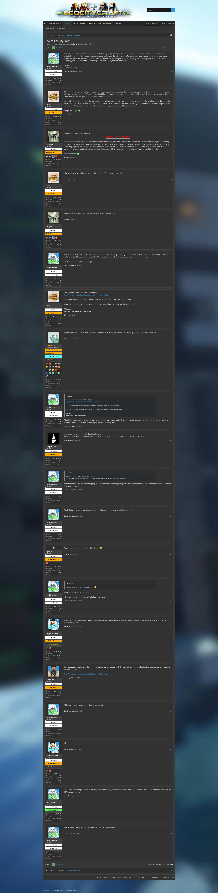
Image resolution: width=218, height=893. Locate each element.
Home (99, 877)
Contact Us (107, 877)
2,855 (59, 381)
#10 (171, 440)
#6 (171, 265)
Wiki (74, 23)
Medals (118, 23)
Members (107, 23)
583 (60, 460)
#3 (171, 157)
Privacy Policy (165, 877)
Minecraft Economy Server (121, 877)
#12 (171, 516)
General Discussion (59, 44)
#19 (171, 796)
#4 (171, 179)
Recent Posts (61, 29)
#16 (171, 678)
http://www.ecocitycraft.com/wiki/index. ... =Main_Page (86, 674)
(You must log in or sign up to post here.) (160, 864)
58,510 (59, 163)
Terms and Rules (153, 877)
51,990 (59, 570)
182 (60, 693)
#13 (171, 554)
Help (143, 877)
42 (60, 816)
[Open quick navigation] (171, 35)
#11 (171, 490)
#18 (171, 749)
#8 (171, 339)
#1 (171, 71)
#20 (171, 834)
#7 (171, 315)
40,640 (59, 655)
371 (60, 653)
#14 (171, 601)
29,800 (59, 695)
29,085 (59, 82)
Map (99, 23)
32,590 (59, 462)
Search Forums (49, 29)
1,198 (59, 118)
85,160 (59, 383)
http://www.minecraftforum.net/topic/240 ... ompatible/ (86, 295)
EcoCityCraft (54, 23)
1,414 (59, 161)
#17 (171, 711)
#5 (171, 219)
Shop (91, 23)
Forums (67, 23)
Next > (61, 48)
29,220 (59, 818)
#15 (171, 626)
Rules (82, 23)
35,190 (59, 120)
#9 (171, 426)
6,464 (59, 568)
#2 (171, 114)
